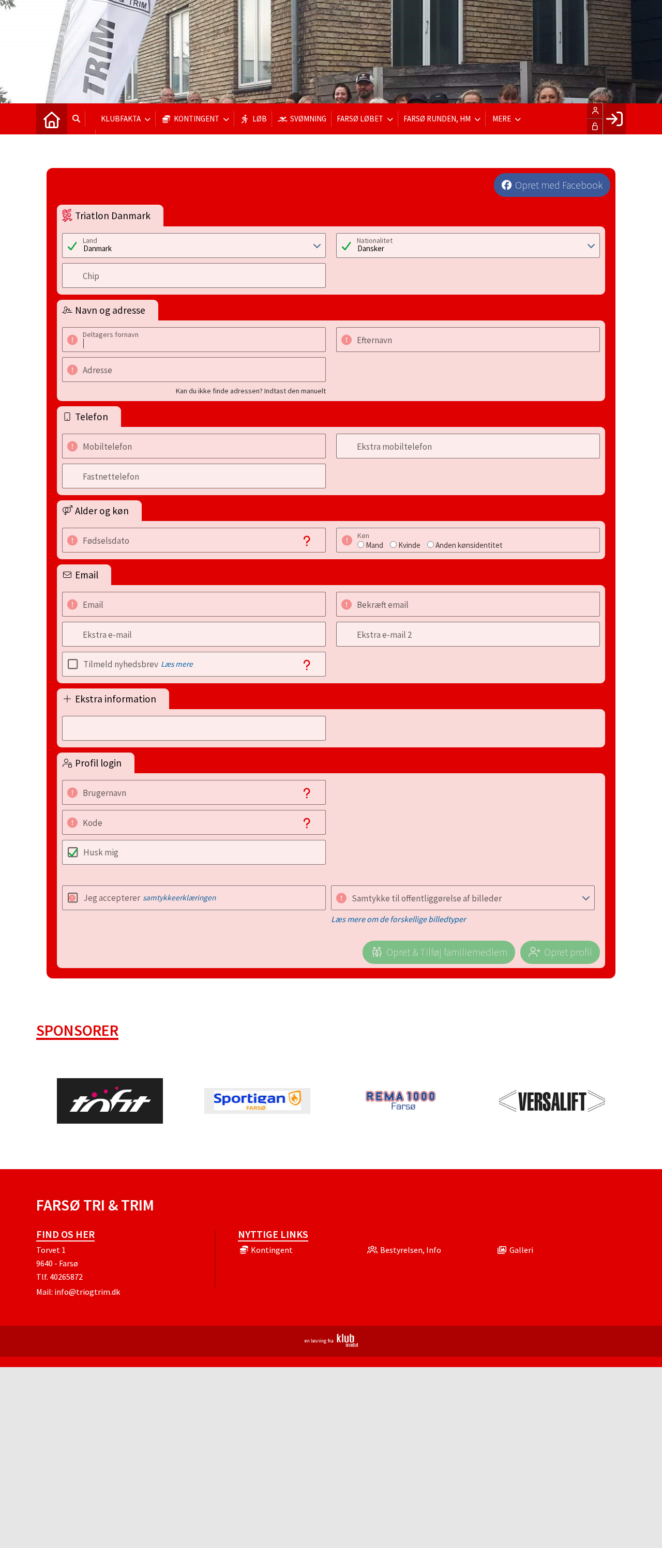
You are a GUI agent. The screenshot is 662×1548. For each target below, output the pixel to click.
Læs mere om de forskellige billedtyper (398, 919)
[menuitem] (51, 118)
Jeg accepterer (149, 897)
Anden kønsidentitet (469, 545)
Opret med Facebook (559, 185)
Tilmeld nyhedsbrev (138, 664)
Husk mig (100, 852)
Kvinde (409, 545)
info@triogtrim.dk (87, 1291)
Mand (374, 545)
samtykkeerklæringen (179, 897)
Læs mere (177, 664)
